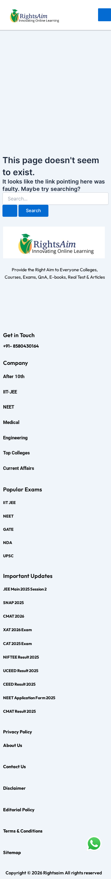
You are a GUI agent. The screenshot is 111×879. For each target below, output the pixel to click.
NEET (8, 516)
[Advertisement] (55, 89)
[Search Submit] (9, 211)
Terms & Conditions (23, 831)
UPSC (8, 555)
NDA (7, 542)
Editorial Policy (19, 809)
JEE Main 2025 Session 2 (25, 589)
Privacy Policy (17, 732)
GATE (8, 529)
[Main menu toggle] (104, 14)
